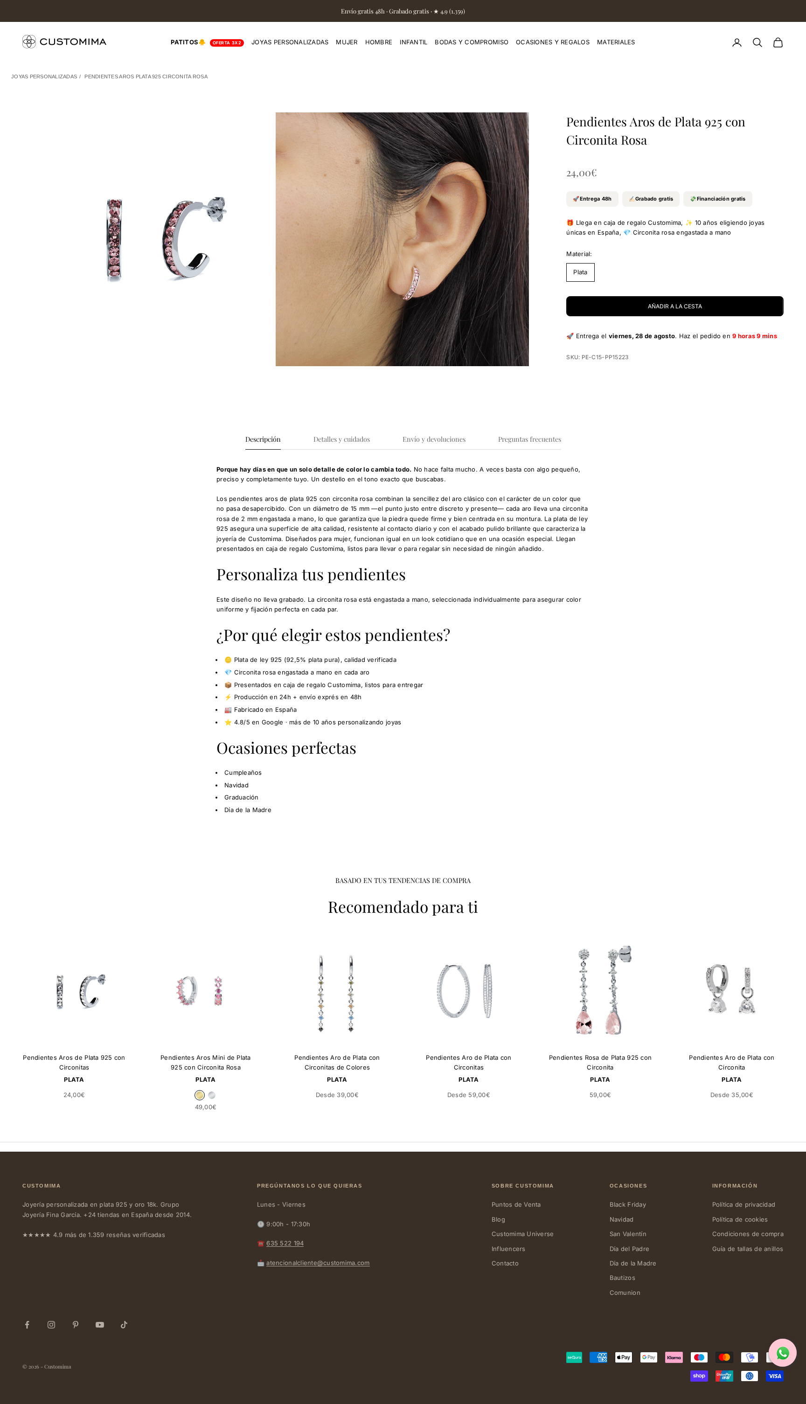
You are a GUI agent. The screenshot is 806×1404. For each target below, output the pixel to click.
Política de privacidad (744, 1204)
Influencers (509, 1248)
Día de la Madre (633, 1263)
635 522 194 (285, 1243)
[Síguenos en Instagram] (51, 1324)
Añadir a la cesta (675, 306)
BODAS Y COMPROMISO (471, 42)
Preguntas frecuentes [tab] (529, 439)
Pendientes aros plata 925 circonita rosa (145, 76)
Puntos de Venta (516, 1204)
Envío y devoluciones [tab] (434, 439)
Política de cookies (740, 1219)
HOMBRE (379, 42)
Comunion (625, 1292)
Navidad (622, 1219)
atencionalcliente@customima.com (317, 1262)
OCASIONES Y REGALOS (553, 42)
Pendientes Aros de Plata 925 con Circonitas (74, 1062)
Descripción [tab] (263, 439)
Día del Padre (629, 1248)
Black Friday (628, 1204)
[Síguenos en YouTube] (99, 1324)
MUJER (346, 42)
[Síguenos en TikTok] (124, 1324)
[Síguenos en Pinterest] (75, 1324)
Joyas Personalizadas (44, 76)
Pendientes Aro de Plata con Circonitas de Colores (337, 1062)
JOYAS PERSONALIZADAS (289, 42)
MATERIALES (616, 42)
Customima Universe (523, 1233)
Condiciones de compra (748, 1233)
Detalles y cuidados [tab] (341, 439)
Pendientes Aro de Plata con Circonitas (468, 1062)
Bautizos (622, 1277)
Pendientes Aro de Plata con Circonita (731, 1062)
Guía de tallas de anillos (748, 1248)
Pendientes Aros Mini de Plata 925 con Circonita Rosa (205, 1062)
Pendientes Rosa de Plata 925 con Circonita (600, 1062)
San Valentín (628, 1233)
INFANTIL (413, 42)
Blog (498, 1219)
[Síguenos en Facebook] (27, 1324)
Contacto (505, 1263)
